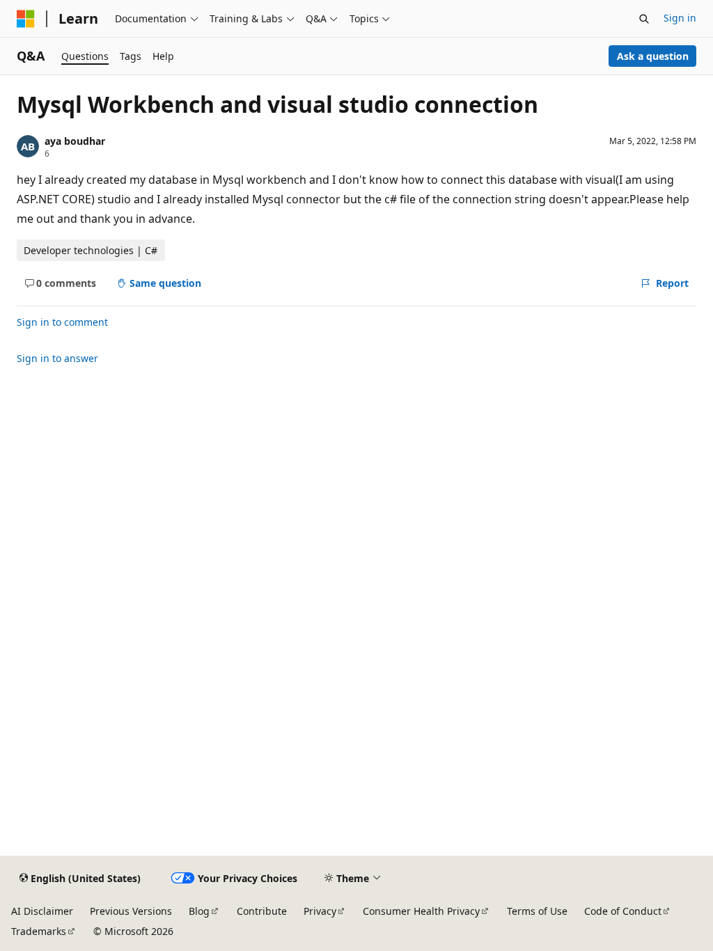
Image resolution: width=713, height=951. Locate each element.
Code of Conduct (622, 911)
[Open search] (644, 18)
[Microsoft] (26, 19)
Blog (199, 911)
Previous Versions (131, 911)
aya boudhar (75, 141)
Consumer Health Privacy (421, 911)
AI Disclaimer (42, 911)
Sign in (680, 17)
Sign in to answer (57, 358)
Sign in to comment (62, 322)
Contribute (262, 911)
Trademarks (38, 931)
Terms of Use (537, 911)
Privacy (320, 911)
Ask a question (653, 56)
